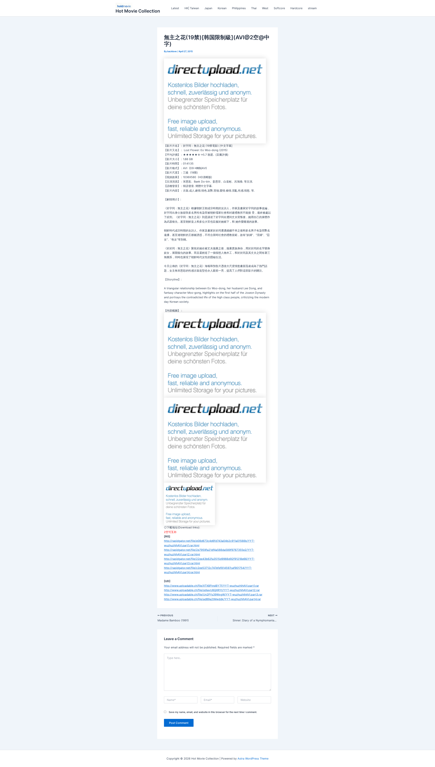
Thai (254, 8)
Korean (222, 8)
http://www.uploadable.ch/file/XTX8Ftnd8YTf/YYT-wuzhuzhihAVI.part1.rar (211, 585)
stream (312, 8)
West (265, 8)
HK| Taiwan (192, 8)
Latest (175, 8)
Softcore (279, 8)
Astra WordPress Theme (253, 758)
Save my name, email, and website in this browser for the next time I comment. (213, 712)
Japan (208, 8)
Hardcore (296, 8)
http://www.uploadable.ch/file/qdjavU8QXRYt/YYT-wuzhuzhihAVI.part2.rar (212, 590)
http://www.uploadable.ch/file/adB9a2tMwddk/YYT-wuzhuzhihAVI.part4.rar (212, 599)
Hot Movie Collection (138, 11)
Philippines (239, 8)
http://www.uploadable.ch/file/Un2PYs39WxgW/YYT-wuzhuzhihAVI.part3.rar (213, 594)
